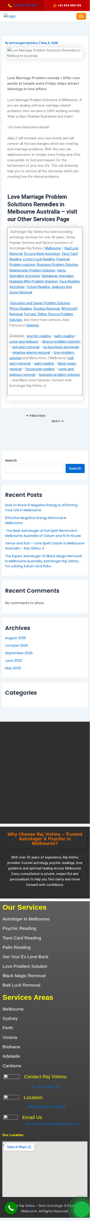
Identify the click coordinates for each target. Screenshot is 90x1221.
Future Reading (38, 287)
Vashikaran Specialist (57, 276)
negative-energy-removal (31, 352)
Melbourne (53, 248)
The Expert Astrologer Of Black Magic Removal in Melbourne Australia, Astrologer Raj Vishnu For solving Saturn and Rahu (43, 561)
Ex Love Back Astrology (42, 254)
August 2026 (15, 638)
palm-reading (64, 336)
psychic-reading (39, 336)
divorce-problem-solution (61, 341)
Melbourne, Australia (47, 1106)
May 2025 (13, 668)
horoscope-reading (40, 369)
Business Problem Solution (57, 265)
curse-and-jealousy (23, 341)
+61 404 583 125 (45, 1087)
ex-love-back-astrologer (61, 347)
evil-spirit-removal (25, 347)
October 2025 (16, 645)
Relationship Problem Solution (32, 270)
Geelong (32, 325)
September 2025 (19, 653)
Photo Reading (20, 309)
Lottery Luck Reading (39, 259)
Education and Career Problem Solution (40, 303)
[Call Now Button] (11, 1208)
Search (11, 460)
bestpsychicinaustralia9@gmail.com (53, 1124)
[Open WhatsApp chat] (82, 1209)
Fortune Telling (35, 314)
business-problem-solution (59, 375)
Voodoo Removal (46, 309)
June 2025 (13, 660)
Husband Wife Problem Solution (33, 281)
